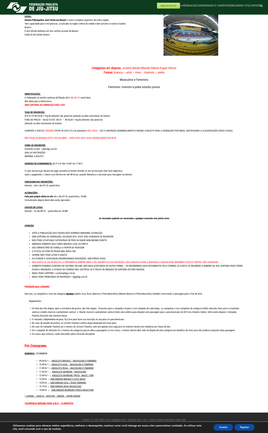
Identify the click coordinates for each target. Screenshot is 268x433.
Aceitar (223, 427)
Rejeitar (244, 427)
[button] (261, 5)
